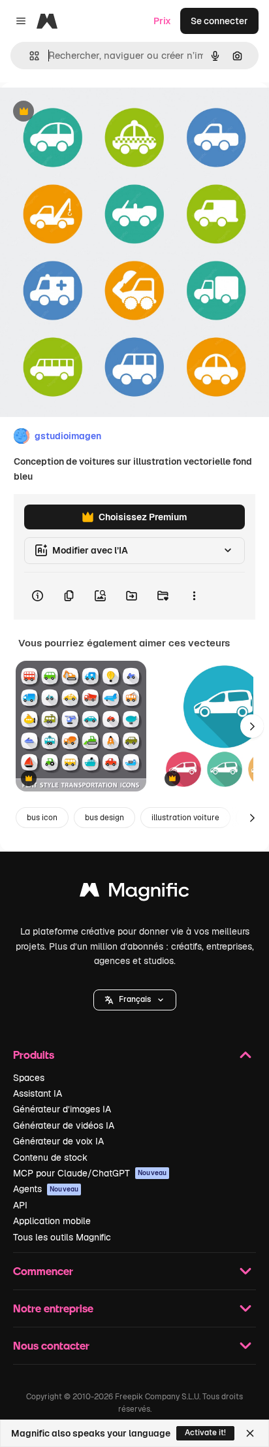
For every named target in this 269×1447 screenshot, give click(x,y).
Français (135, 999)
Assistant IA (37, 1093)
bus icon (42, 817)
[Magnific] (134, 893)
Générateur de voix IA (58, 1141)
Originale (86, 112)
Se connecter (219, 21)
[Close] (250, 1433)
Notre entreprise (53, 1308)
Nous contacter (51, 1345)
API (20, 1205)
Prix (162, 21)
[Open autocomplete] (29, 56)
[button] (134, 1000)
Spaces (28, 1078)
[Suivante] (252, 726)
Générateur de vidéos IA (63, 1125)
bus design (104, 817)
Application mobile (52, 1221)
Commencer (43, 1271)
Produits (33, 1054)
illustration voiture (185, 817)
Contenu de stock (50, 1157)
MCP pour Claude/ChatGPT (89, 1173)
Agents (45, 1189)
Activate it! (205, 1432)
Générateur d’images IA (62, 1109)
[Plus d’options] (194, 596)
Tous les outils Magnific (62, 1237)
